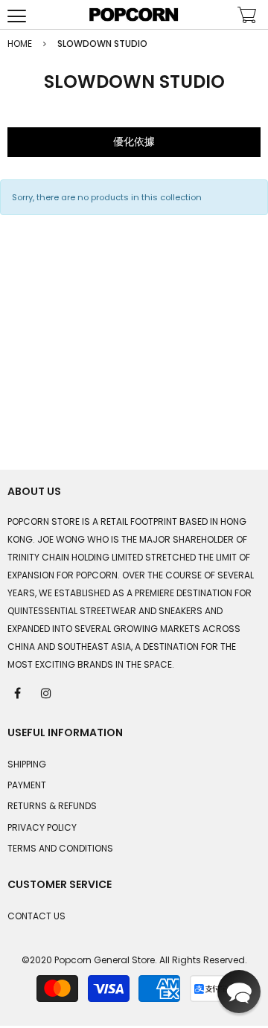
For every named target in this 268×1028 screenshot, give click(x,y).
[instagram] (47, 692)
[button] (239, 991)
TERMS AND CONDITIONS (60, 848)
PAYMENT (26, 785)
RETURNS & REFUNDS (52, 805)
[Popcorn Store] (134, 14)
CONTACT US (36, 916)
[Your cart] (247, 17)
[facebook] (18, 692)
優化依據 (134, 141)
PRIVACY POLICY (42, 827)
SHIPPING (26, 764)
